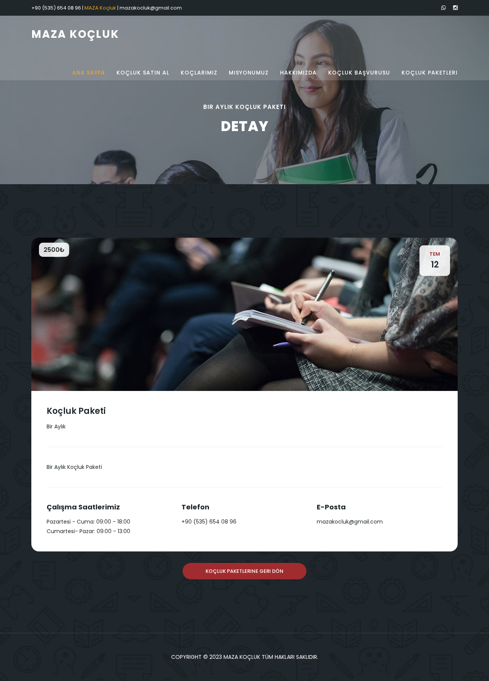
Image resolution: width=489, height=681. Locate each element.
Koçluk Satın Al (143, 72)
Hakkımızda (298, 72)
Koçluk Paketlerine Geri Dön (244, 571)
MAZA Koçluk (75, 34)
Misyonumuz (249, 72)
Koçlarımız (199, 72)
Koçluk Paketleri (430, 72)
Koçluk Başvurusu (359, 72)
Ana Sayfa (88, 72)
